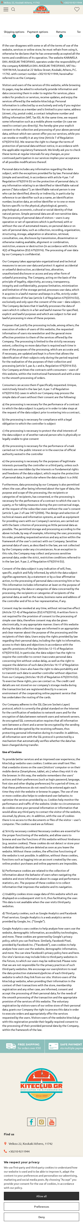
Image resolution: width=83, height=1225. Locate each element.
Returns (61, 31)
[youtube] (52, 1122)
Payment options (37, 31)
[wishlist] (76, 9)
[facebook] (31, 1122)
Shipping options (14, 31)
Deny (41, 1217)
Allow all (41, 1196)
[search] (13, 9)
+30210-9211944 (73, 2)
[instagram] (41, 1122)
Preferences (41, 1206)
